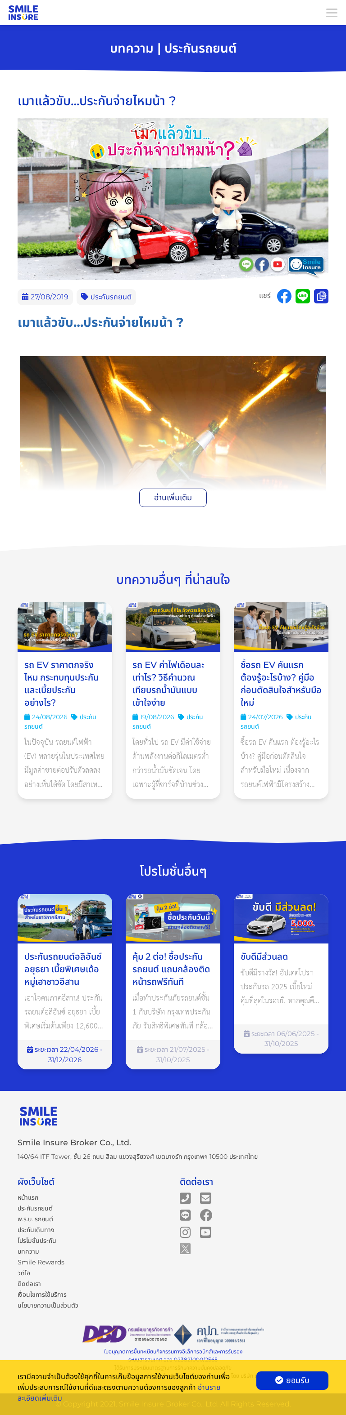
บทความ (28, 1251)
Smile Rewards (41, 1262)
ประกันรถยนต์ (35, 1208)
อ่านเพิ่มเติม (173, 498)
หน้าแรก (28, 1197)
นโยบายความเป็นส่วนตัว (48, 1305)
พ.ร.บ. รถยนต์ (35, 1219)
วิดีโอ (24, 1273)
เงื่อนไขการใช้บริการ (42, 1294)
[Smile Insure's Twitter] (185, 1248)
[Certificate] (219, 1335)
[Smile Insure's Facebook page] (206, 1215)
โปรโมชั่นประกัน (37, 1241)
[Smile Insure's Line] (185, 1215)
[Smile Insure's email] (205, 1198)
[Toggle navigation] (331, 12)
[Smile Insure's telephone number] (185, 1198)
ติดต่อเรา (29, 1284)
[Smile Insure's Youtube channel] (205, 1232)
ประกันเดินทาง (36, 1230)
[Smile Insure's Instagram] (185, 1232)
